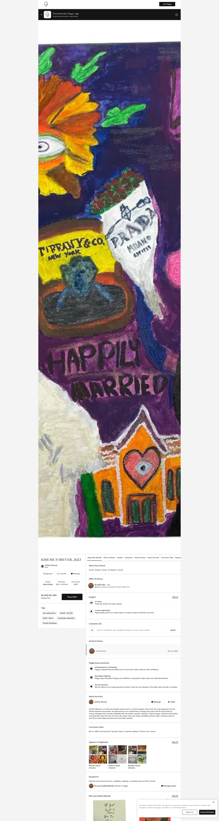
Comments (129, 558)
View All (175, 742)
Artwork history (140, 558)
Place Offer (72, 597)
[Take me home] (46, 4)
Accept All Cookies (207, 812)
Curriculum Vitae (167, 558)
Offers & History (109, 558)
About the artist (153, 558)
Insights (120, 558)
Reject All (189, 812)
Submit (172, 630)
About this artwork (94, 558)
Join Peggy (167, 4)
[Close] (213, 802)
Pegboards (179, 558)
